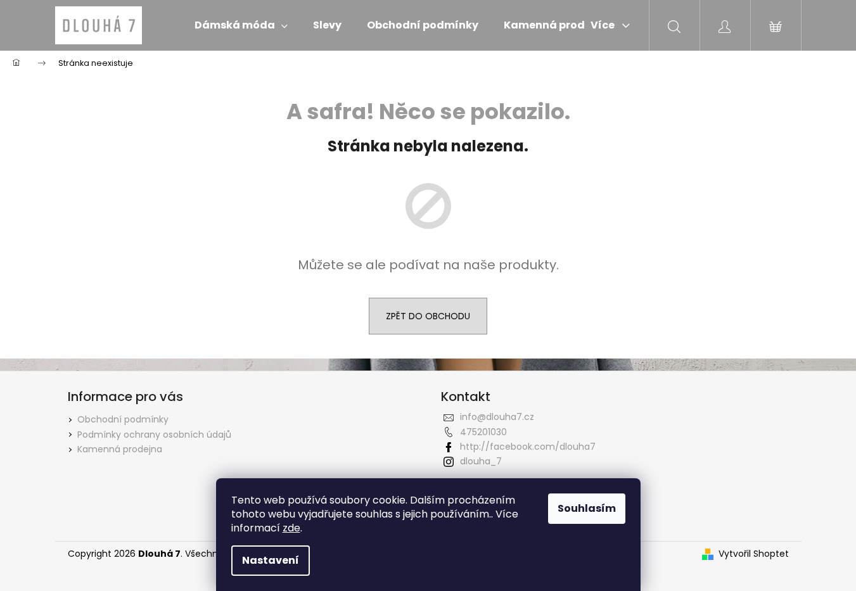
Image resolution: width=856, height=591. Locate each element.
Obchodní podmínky (123, 419)
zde (291, 528)
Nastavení (270, 560)
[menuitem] (241, 25)
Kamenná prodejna (119, 449)
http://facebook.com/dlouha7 (528, 446)
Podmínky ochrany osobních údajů (154, 434)
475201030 (483, 432)
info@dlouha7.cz (497, 416)
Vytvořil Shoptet (754, 554)
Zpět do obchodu (428, 316)
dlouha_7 (481, 461)
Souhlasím (587, 508)
